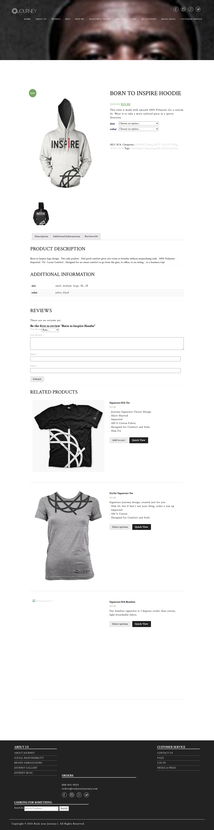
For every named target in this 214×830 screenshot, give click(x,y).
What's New (116, 148)
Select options (120, 527)
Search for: (19, 807)
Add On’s (121, 19)
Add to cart (118, 440)
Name (33, 354)
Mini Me (79, 19)
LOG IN (161, 763)
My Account (148, 19)
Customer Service (191, 19)
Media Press (168, 19)
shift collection (163, 148)
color (113, 129)
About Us (41, 19)
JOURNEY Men (143, 144)
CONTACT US (165, 753)
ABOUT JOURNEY (24, 753)
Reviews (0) (91, 236)
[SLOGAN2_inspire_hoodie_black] (41, 213)
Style (175, 148)
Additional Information (66, 236)
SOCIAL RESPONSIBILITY (29, 758)
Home (27, 19)
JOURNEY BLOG (23, 773)
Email (33, 366)
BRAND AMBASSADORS (28, 763)
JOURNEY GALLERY (25, 768)
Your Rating (36, 329)
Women (55, 19)
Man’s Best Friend (100, 19)
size (112, 124)
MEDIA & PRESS (166, 768)
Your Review (36, 335)
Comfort (135, 148)
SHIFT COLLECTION (165, 144)
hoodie (144, 148)
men (152, 148)
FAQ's (160, 758)
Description (41, 236)
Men (67, 19)
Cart (133, 19)
